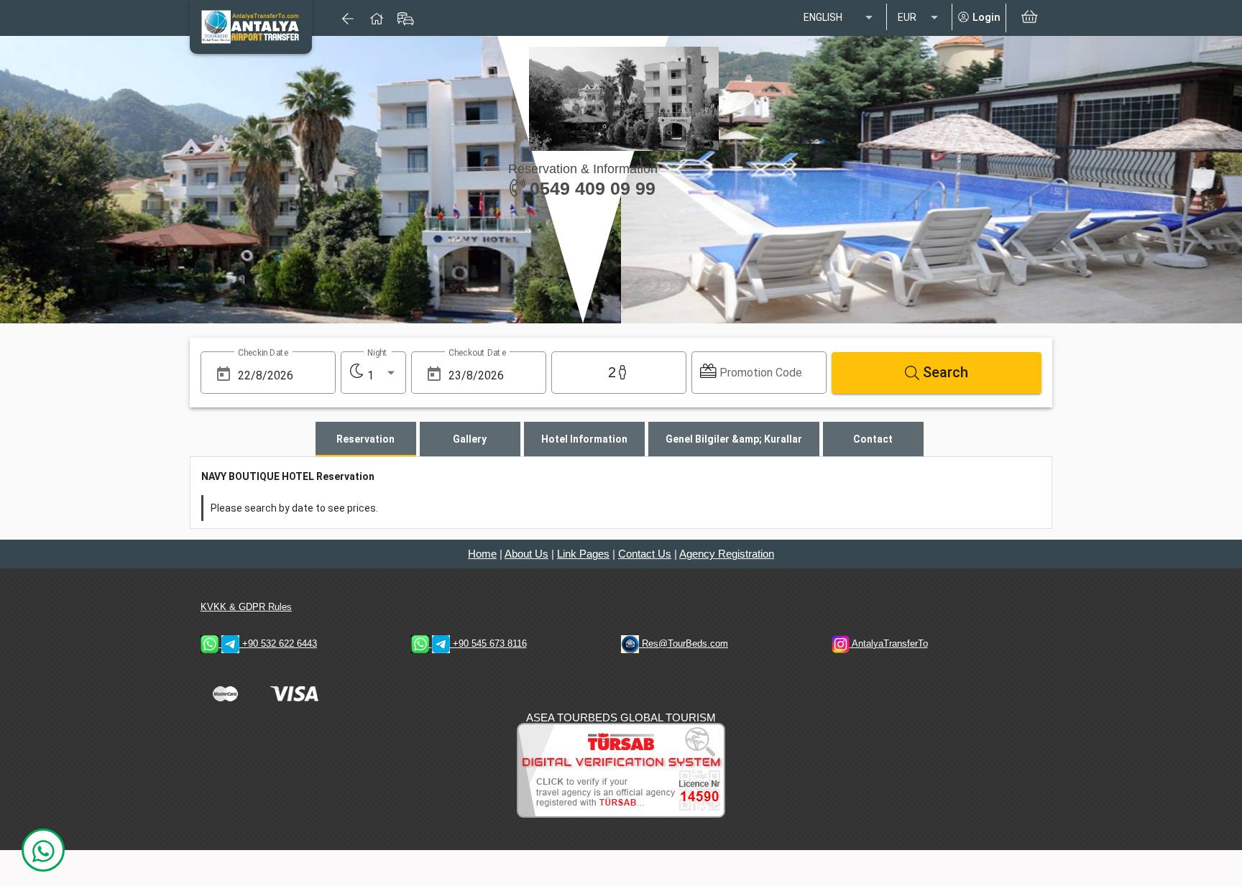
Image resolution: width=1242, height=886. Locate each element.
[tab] (366, 439)
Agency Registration (726, 554)
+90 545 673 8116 (488, 643)
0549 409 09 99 (590, 188)
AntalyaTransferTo (889, 643)
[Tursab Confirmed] (621, 769)
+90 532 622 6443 (278, 643)
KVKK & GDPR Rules (246, 606)
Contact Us (644, 554)
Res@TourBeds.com (683, 643)
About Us (526, 554)
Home (482, 554)
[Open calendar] (223, 374)
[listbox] (839, 18)
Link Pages (583, 554)
